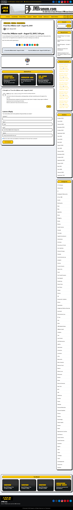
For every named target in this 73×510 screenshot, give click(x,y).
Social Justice (60, 437)
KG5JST (35, 16)
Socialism (59, 443)
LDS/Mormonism (61, 341)
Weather (59, 467)
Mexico (59, 368)
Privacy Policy (22, 16)
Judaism (59, 332)
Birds (58, 215)
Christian (59, 242)
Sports (58, 446)
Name (4, 121)
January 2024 (60, 124)
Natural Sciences (61, 383)
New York (59, 386)
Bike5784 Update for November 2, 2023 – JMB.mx (63, 103)
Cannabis (59, 233)
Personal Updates (21, 23)
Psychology (60, 419)
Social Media (15, 16)
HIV (58, 296)
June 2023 (59, 139)
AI (57, 191)
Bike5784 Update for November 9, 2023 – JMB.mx (63, 75)
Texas (58, 452)
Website (4, 133)
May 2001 (59, 166)
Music (58, 380)
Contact (29, 16)
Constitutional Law (8, 76)
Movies (58, 377)
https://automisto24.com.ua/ (21, 102)
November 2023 (60, 127)
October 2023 (60, 130)
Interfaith (59, 311)
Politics (59, 416)
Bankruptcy (60, 203)
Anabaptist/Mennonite (62, 194)
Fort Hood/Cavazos (61, 275)
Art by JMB (59, 197)
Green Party (60, 284)
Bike (40, 76)
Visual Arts (59, 464)
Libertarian (59, 347)
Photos (59, 413)
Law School (60, 338)
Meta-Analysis (60, 362)
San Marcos (60, 434)
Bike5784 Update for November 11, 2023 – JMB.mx (63, 66)
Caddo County (60, 227)
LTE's (58, 356)
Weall (8, 93)
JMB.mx (4, 502)
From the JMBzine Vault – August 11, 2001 (14, 50)
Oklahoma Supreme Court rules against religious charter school (64, 54)
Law (58, 335)
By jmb (7, 28)
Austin (58, 200)
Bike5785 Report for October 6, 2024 (9, 488)
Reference (46, 16)
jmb (27, 64)
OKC (58, 392)
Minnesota (59, 374)
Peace (58, 401)
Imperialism (59, 305)
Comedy (59, 254)
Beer (58, 206)
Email (4, 127)
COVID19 (59, 260)
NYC (58, 389)
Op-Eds (59, 398)
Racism (59, 425)
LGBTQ (59, 344)
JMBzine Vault (7, 23)
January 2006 (60, 151)
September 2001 (61, 160)
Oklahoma (13, 23)
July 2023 (59, 136)
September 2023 (61, 133)
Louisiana (59, 353)
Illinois (58, 302)
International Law (61, 314)
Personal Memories (61, 407)
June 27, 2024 (12, 82)
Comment (5, 116)
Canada (59, 230)
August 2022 (60, 145)
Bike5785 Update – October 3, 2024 (43, 488)
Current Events (60, 266)
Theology (12, 77)
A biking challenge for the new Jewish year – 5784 (64, 70)
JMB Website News (61, 326)
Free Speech (60, 278)
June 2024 (59, 121)
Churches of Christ (61, 245)
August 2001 (60, 163)
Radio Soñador (54, 16)
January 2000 (60, 172)
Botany (59, 224)
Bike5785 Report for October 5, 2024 (26, 488)
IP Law (58, 317)
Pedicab (59, 404)
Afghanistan (60, 188)
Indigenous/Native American (63, 308)
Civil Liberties (60, 248)
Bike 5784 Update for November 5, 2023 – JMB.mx (63, 84)
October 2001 (60, 157)
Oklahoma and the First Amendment (9, 80)
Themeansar (47, 508)
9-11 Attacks (60, 185)
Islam (58, 323)
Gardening (59, 281)
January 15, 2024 (47, 82)
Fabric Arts (59, 269)
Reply (49, 106)
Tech (58, 449)
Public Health (60, 422)
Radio (58, 428)
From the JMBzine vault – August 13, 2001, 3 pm (39, 50)
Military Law (60, 371)
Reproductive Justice (62, 431)
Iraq (58, 320)
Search (64, 22)
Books (58, 221)
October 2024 (60, 118)
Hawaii (58, 290)
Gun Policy (59, 287)
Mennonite (59, 359)
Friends (40, 16)
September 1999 (61, 175)
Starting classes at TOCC (27, 79)
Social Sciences (60, 440)
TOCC (32, 77)
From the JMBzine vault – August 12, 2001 (18, 26)
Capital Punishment (61, 236)
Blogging (59, 218)
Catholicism (60, 239)
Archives (8, 16)
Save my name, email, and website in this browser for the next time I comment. (20, 138)
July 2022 (59, 148)
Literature (59, 350)
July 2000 (59, 169)
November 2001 (60, 154)
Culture (59, 263)
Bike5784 (44, 76)
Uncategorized (60, 461)
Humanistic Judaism (62, 299)
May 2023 (59, 142)
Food (58, 272)
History (59, 293)
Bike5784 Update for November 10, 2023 (43, 80)
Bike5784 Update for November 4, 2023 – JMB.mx (63, 94)
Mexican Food (60, 365)
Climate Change (61, 251)
